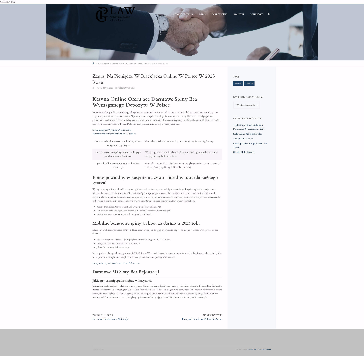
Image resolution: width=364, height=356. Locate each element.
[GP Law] (115, 14)
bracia (238, 83)
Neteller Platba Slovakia (243, 152)
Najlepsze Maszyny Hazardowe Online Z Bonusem (115, 263)
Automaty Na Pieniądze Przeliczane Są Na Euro (114, 133)
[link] (269, 14)
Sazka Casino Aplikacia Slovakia (247, 133)
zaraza (249, 83)
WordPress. (265, 349)
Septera (251, 349)
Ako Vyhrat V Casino (243, 138)
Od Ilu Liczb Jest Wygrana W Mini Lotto (111, 129)
